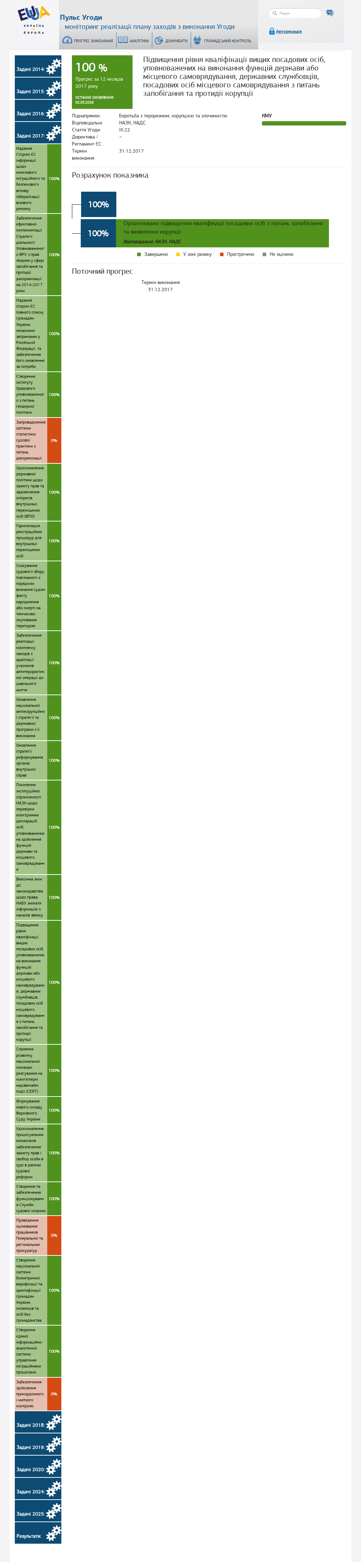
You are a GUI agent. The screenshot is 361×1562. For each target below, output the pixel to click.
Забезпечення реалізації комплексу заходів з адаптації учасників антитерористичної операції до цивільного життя (38, 662)
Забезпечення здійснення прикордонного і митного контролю (36, 1394)
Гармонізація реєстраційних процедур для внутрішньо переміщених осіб (38, 541)
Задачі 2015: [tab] (31, 91)
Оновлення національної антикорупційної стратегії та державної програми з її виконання (38, 718)
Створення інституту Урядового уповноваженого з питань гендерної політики (38, 394)
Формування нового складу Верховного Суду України (38, 1110)
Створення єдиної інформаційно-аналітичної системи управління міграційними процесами (38, 1351)
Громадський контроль (227, 40)
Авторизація (289, 31)
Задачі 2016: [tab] (31, 114)
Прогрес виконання (93, 40)
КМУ (267, 116)
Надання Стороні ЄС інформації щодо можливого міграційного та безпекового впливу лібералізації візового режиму (38, 178)
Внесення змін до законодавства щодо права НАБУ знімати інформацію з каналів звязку (38, 897)
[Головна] (34, 18)
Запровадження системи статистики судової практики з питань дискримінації (36, 440)
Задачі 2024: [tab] (31, 1492)
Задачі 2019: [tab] (31, 1447)
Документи (176, 40)
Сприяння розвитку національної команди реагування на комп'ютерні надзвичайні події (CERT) (38, 1070)
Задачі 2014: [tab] (31, 69)
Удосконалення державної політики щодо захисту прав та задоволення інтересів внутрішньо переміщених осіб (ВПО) (38, 492)
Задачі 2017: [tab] (31, 136)
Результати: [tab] (29, 1536)
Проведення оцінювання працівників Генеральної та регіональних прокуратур (36, 1235)
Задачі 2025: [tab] (31, 1514)
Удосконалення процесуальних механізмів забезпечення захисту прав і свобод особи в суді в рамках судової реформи (38, 1153)
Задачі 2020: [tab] (31, 1470)
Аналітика (139, 40)
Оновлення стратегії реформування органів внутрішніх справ (38, 760)
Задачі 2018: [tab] (31, 1425)
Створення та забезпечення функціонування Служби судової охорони (38, 1199)
